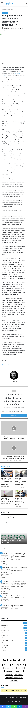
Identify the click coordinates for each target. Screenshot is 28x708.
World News (10, 9)
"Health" (4, 647)
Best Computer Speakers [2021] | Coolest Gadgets (17, 596)
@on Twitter (5, 685)
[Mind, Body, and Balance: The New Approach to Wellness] (7, 493)
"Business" (4, 632)
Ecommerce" (5, 642)
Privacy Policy (22, 697)
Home (4, 9)
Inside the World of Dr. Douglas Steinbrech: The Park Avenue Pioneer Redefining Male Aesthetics (20, 482)
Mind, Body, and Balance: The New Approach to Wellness (7, 500)
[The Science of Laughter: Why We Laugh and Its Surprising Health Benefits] (21, 493)
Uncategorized (6, 635)
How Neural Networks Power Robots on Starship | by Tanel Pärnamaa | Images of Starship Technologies (19, 570)
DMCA (16, 697)
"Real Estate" (5, 650)
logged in (9, 517)
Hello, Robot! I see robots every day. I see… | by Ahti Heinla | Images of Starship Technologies (18, 556)
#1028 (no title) (10, 697)
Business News (6, 623)
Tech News (5, 625)
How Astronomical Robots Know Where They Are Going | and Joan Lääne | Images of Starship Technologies (18, 584)
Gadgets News (5, 630)
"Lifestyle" (4, 637)
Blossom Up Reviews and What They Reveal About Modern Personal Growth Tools (13, 540)
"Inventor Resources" (7, 640)
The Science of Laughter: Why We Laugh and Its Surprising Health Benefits (19, 501)
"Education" (5, 645)
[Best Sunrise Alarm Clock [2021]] (5, 609)
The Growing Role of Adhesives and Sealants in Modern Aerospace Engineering (6, 481)
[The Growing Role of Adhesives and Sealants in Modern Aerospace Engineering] (7, 473)
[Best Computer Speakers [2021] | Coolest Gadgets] (5, 599)
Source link (5, 364)
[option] (14, 535)
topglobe (6, 28)
